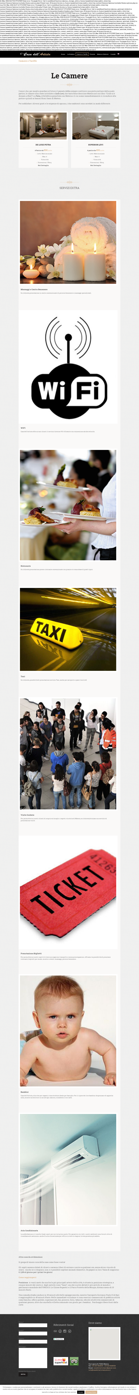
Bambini (25, 1092)
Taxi (23, 676)
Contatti (113, 54)
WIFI (23, 428)
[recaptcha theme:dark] (27, 1371)
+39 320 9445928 (110, 1366)
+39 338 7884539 (97, 1366)
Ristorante (26, 566)
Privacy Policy (91, 1392)
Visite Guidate (27, 815)
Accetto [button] (80, 1392)
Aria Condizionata (29, 1230)
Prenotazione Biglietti (31, 953)
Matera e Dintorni (102, 54)
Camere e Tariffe (82, 54)
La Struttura (70, 54)
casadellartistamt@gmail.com (105, 1368)
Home (63, 54)
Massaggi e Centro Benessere (34, 289)
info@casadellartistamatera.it (100, 1370)
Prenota (92, 54)
